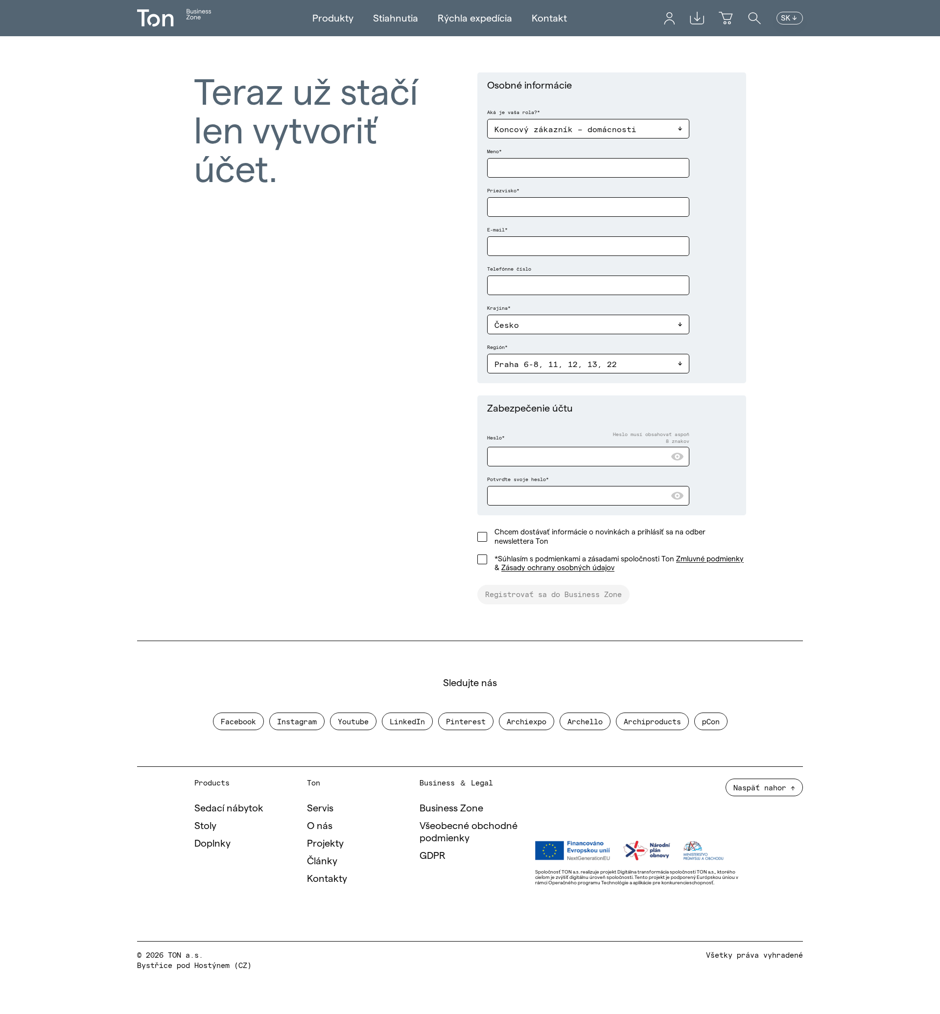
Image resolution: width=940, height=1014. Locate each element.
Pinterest (466, 721)
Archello (585, 721)
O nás (319, 825)
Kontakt (549, 18)
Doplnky (212, 843)
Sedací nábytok (228, 808)
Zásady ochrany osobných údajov (557, 567)
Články (322, 860)
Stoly (205, 825)
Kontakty (327, 878)
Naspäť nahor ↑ (764, 787)
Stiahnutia (395, 18)
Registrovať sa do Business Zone (553, 594)
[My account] (669, 18)
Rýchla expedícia (475, 18)
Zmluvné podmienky (710, 558)
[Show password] (677, 457)
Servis (320, 808)
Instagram (297, 721)
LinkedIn (407, 721)
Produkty (332, 18)
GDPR (433, 855)
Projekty (325, 843)
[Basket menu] (726, 18)
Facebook (238, 721)
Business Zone (451, 808)
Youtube (353, 721)
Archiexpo (526, 721)
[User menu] (669, 18)
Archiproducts (652, 721)
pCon (711, 721)
